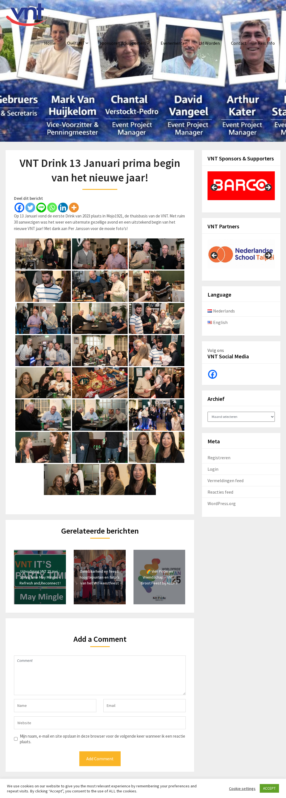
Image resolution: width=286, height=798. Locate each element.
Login (213, 469)
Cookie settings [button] (242, 788)
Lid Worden (209, 43)
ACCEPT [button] (269, 788)
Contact (239, 43)
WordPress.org (222, 503)
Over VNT (76, 43)
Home (50, 43)
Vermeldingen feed (226, 480)
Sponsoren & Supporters (122, 43)
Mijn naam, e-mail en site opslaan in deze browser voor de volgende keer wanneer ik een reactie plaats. (102, 738)
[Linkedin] (63, 207)
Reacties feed (220, 492)
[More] (74, 207)
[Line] (41, 207)
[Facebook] (19, 207)
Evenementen (174, 43)
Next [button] (268, 188)
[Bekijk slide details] (241, 185)
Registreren (219, 457)
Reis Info (266, 43)
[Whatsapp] (52, 207)
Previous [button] (214, 188)
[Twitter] (30, 207)
